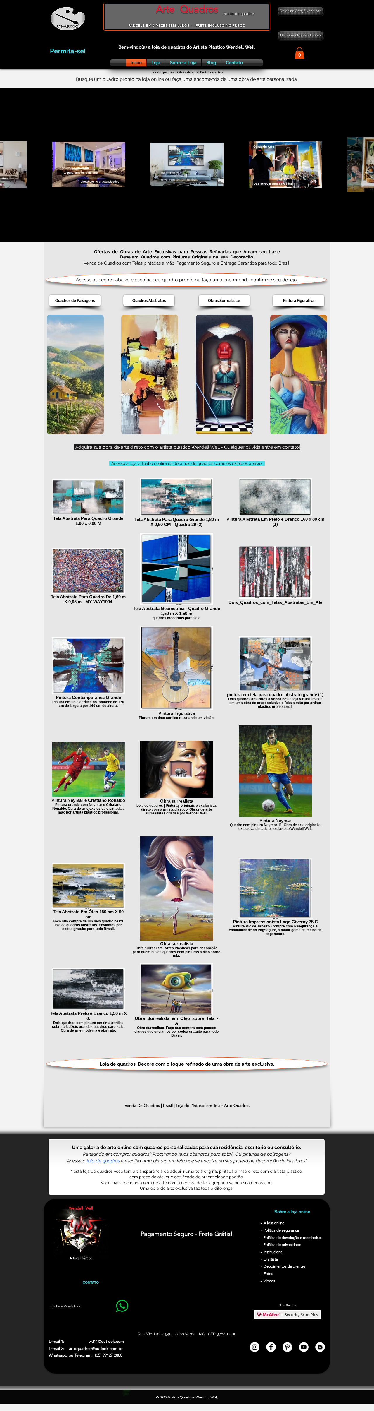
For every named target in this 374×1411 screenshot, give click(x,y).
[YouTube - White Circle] (304, 1347)
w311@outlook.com (106, 1341)
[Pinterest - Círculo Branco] (287, 1347)
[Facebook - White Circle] (271, 1347)
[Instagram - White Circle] (254, 1347)
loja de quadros (103, 1161)
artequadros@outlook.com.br (96, 1348)
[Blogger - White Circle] (320, 1347)
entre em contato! (281, 447)
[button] (299, 53)
